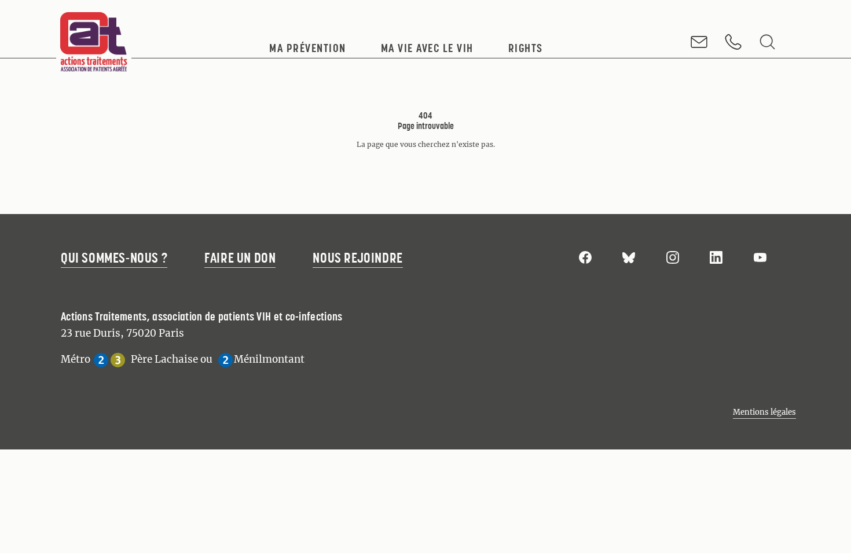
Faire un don (240, 257)
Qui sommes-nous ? (114, 257)
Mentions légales (764, 412)
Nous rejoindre (357, 257)
